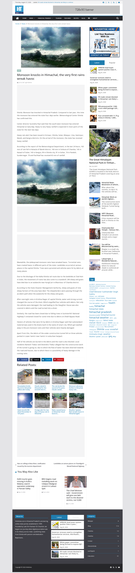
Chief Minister (92, 289)
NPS (117, 323)
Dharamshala (111, 298)
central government (104, 288)
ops (109, 325)
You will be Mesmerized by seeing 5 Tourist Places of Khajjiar (110, 245)
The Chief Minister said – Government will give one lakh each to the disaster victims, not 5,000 (74, 495)
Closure (91, 296)
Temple (91, 332)
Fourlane (114, 300)
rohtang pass (92, 329)
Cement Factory (111, 286)
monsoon (104, 323)
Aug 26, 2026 (102, 72)
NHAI (114, 323)
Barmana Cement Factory (97, 286)
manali (92, 322)
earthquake (92, 300)
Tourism (58, 18)
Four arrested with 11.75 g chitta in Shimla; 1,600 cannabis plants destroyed (108, 117)
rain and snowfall (99, 326)
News (31, 18)
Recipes (76, 18)
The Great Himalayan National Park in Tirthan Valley (101, 161)
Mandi (98, 323)
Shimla (100, 329)
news (110, 322)
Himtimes (29, 82)
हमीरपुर (114, 336)
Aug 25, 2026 (102, 92)
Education (91, 556)
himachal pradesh (100, 312)
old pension (92, 325)
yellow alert (104, 336)
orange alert (114, 325)
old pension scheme (101, 325)
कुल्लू (110, 336)
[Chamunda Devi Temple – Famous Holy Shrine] (94, 233)
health (112, 302)
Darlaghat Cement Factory (97, 298)
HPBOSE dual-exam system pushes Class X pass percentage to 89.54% (108, 69)
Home (24, 18)
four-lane (108, 300)
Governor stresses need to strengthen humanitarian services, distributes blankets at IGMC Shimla (104, 79)
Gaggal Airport (104, 303)
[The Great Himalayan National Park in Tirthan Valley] (104, 143)
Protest (91, 327)
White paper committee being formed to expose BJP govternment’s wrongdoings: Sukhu (107, 89)
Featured (67, 18)
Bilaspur (90, 521)
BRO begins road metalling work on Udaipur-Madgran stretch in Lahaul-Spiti (49, 484)
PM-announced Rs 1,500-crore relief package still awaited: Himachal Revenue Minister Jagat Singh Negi (107, 107)
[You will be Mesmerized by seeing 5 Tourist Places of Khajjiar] (94, 249)
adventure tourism (101, 284)
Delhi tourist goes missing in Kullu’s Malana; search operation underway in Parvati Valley (25, 484)
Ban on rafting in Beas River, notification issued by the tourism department (31, 465)
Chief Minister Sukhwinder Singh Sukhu (103, 292)
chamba (112, 288)
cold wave (101, 296)
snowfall (114, 329)
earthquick (91, 551)
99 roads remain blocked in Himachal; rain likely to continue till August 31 (108, 98)
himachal (99, 306)
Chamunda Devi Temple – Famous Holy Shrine (110, 229)
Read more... (19, 538)
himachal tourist (108, 315)
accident (92, 284)
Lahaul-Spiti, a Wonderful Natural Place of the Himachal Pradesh (110, 260)
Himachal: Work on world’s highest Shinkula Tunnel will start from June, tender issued (111, 198)
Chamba (90, 531)
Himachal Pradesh (44, 18)
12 (118, 531)
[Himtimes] (17, 18)
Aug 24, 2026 (102, 111)
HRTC (111, 318)
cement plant (93, 288)
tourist (96, 332)
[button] (34, 18)
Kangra (92, 320)
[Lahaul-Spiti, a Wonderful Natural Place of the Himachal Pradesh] (94, 264)
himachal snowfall (94, 315)
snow (107, 329)
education (100, 300)
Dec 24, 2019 (93, 166)
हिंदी (89, 18)
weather (107, 334)
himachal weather (99, 317)
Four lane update (94, 303)
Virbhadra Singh (95, 334)
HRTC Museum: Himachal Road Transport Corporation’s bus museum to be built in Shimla (110, 214)
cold (96, 296)
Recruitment (109, 327)
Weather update (95, 336)
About (95, 18)
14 (118, 536)
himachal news (96, 309)
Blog (83, 18)
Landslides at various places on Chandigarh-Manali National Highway (69, 465)
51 (118, 556)
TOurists (102, 332)
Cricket (90, 541)
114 (117, 526)
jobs (115, 318)
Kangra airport (99, 320)
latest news (108, 320)
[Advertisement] (51, 97)
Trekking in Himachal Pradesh (112, 332)
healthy (91, 306)
